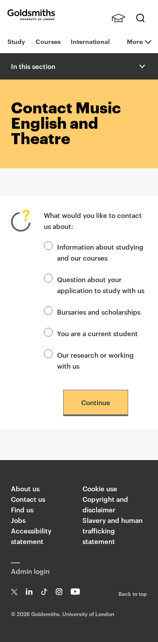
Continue (95, 402)
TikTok (44, 591)
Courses (48, 41)
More (135, 41)
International (90, 41)
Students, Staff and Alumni (118, 18)
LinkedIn (29, 591)
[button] (141, 66)
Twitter (14, 591)
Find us (22, 509)
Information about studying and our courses (100, 252)
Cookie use (100, 488)
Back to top (132, 593)
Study (16, 41)
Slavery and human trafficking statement (113, 530)
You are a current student (97, 333)
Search (140, 18)
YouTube (75, 591)
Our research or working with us (95, 360)
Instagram (59, 591)
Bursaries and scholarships (98, 311)
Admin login (30, 571)
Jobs (18, 520)
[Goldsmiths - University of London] (31, 14)
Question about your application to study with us (100, 285)
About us (25, 488)
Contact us (28, 499)
